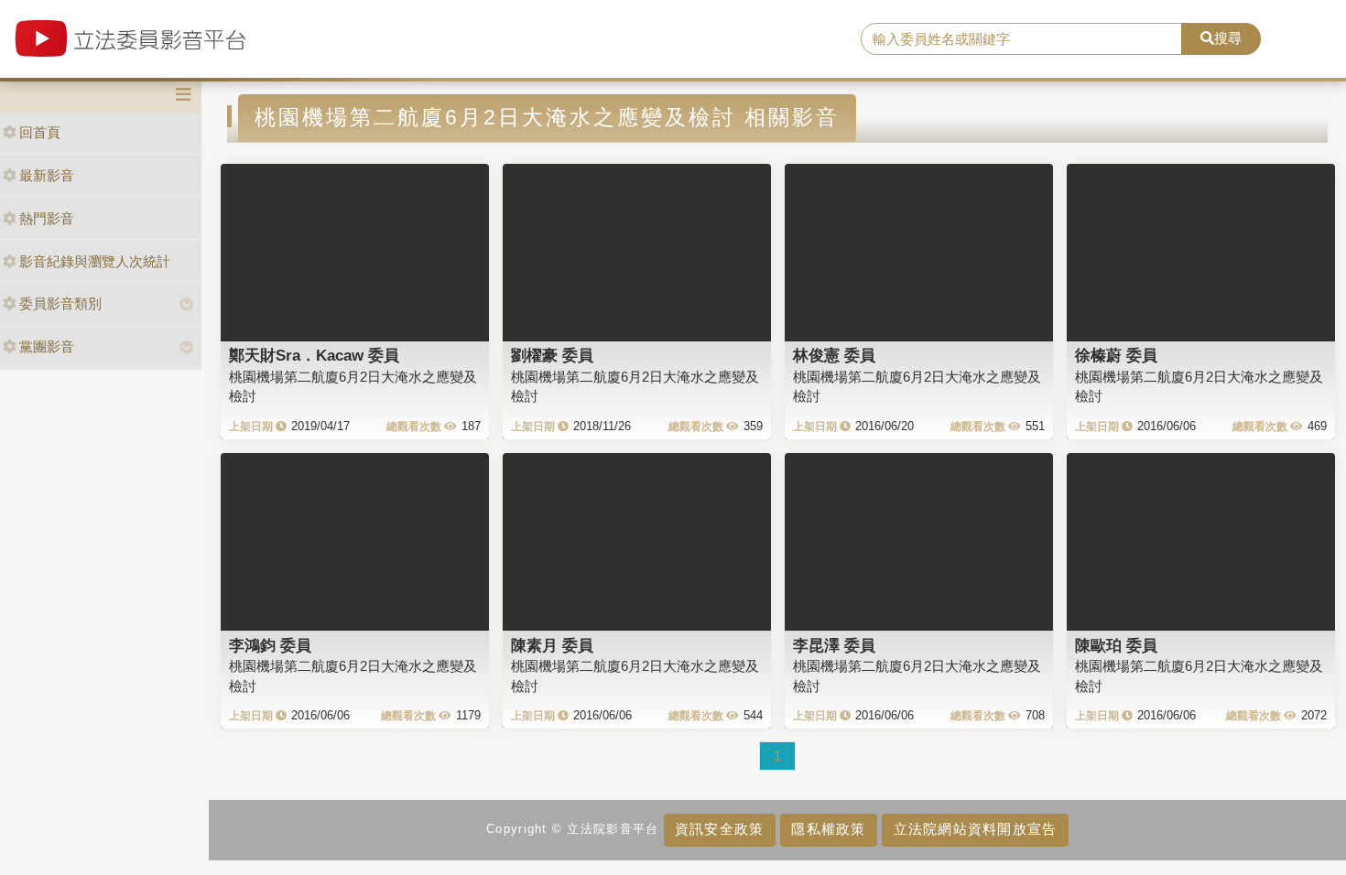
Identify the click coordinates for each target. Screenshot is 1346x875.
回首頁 (39, 132)
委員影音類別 (60, 303)
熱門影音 (46, 218)
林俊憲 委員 (834, 355)
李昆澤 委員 (834, 645)
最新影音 (46, 175)
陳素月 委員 (552, 645)
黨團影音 (46, 346)
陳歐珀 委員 (1116, 645)
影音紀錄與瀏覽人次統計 (94, 261)
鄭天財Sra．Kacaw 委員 (314, 355)
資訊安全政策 (720, 829)
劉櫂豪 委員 (552, 355)
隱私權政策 (828, 829)
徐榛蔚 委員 (1116, 355)
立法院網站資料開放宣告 (976, 829)
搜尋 (1228, 38)
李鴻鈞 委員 (270, 645)
